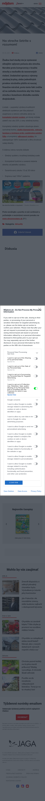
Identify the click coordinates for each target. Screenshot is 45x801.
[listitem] (22, 353)
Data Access (22, 491)
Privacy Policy (36, 491)
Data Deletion (9, 491)
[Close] (40, 310)
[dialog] (22, 400)
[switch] (36, 358)
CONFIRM (13, 482)
